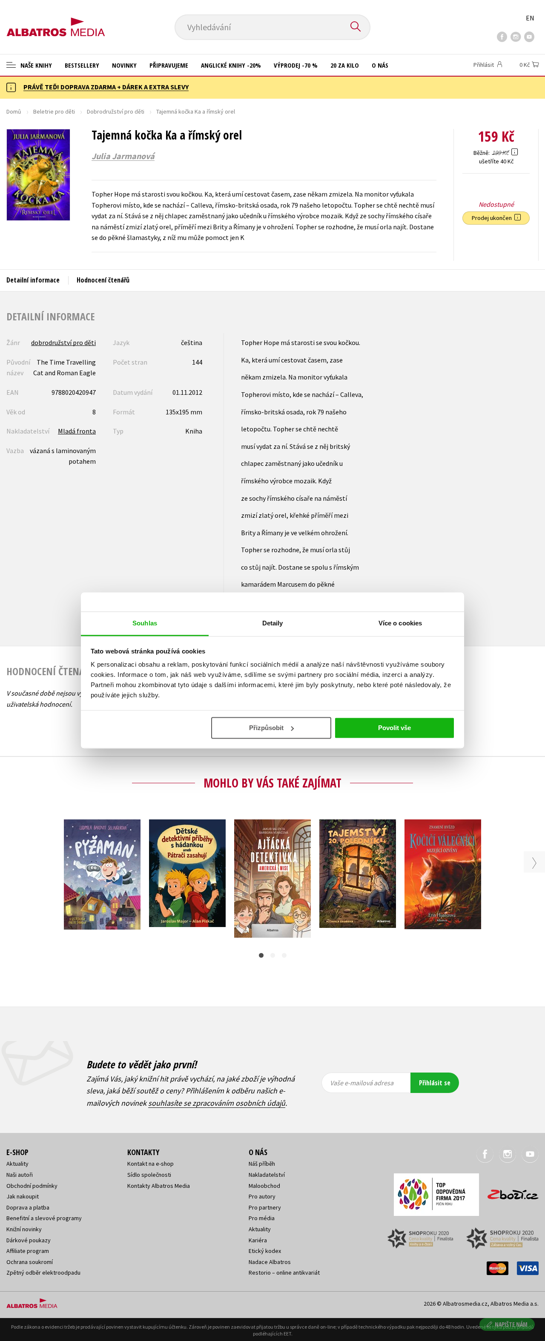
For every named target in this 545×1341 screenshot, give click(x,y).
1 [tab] (261, 955)
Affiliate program (27, 1251)
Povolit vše (394, 727)
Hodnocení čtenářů (103, 280)
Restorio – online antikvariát (284, 1272)
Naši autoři (19, 1174)
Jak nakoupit (22, 1196)
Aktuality (17, 1163)
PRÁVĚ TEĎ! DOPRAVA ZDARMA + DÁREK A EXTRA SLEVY (106, 87)
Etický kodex (265, 1251)
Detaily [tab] (272, 623)
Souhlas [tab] (144, 623)
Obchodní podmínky (31, 1186)
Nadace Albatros (270, 1262)
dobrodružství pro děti (63, 342)
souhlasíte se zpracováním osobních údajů (216, 1103)
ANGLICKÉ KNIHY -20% (231, 65)
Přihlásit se (434, 1082)
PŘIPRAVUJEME (168, 65)
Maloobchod (264, 1186)
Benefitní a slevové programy (44, 1218)
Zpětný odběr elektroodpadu (43, 1272)
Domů (13, 111)
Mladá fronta (77, 431)
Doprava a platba (27, 1207)
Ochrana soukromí (29, 1262)
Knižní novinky (24, 1229)
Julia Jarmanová (123, 156)
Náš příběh (262, 1163)
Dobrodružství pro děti (115, 111)
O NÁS (380, 65)
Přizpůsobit (266, 727)
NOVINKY (124, 65)
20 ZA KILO (344, 65)
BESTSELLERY (82, 65)
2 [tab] (272, 955)
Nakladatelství (267, 1174)
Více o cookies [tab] (400, 623)
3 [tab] (284, 955)
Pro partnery (265, 1207)
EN (530, 18)
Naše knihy (35, 65)
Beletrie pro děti (54, 111)
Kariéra (258, 1240)
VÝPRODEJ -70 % (296, 65)
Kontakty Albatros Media (158, 1186)
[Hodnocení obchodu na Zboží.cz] (509, 1192)
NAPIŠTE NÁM (511, 1324)
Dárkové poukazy (28, 1240)
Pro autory (262, 1196)
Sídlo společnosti (149, 1174)
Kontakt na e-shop (150, 1163)
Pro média (262, 1218)
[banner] (55, 20)
